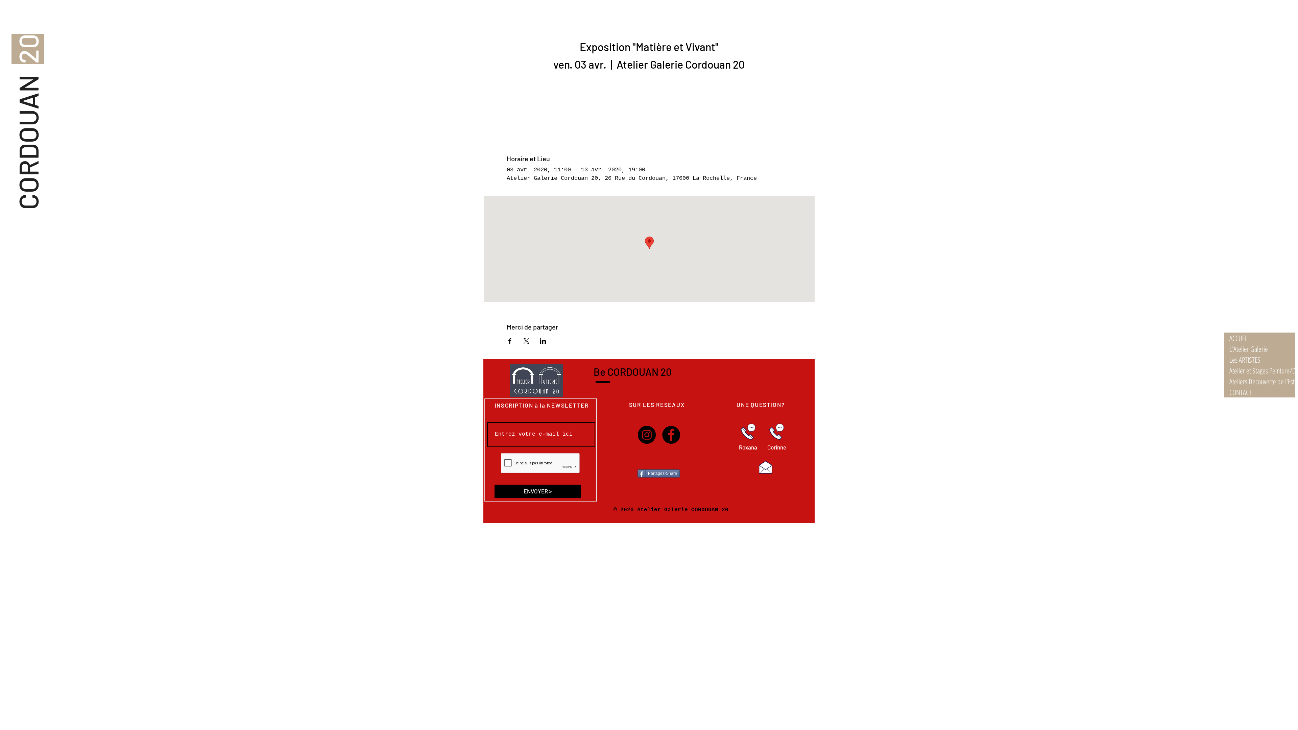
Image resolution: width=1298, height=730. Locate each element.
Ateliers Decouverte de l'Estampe (1262, 381)
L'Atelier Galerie (1248, 349)
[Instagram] (647, 435)
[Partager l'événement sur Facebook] (510, 341)
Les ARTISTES (1244, 360)
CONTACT (1240, 392)
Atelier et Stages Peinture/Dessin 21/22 (1262, 370)
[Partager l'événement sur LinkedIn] (543, 341)
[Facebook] (671, 435)
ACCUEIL (1239, 338)
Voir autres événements (649, 104)
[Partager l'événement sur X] (526, 341)
